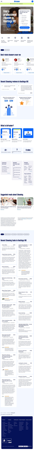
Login (14, 424)
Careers (9, 423)
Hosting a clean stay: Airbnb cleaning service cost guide (8, 207)
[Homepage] (17, 1)
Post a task (15, 422)
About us (9, 422)
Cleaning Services (21, 423)
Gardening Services (21, 426)
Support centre (15, 425)
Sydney (27, 422)
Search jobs (3, 426)
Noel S (19, 59)
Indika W (7, 59)
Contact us (9, 430)
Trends (3, 431)
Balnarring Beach (23, 218)
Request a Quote (6, 72)
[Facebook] (28, 446)
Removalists (20, 425)
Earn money (3, 424)
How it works (3, 422)
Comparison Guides (4, 430)
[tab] (2, 50)
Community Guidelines (10, 425)
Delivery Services (21, 424)
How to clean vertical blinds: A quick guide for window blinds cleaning (24, 207)
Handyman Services (21, 422)
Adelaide (27, 426)
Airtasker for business (4, 423)
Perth (26, 425)
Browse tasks (15, 423)
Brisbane (27, 424)
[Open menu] (1, 1)
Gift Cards (3, 432)
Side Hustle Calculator (4, 425)
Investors (9, 432)
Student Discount (4, 433)
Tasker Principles (10, 426)
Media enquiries (10, 424)
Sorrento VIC (30, 218)
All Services (20, 430)
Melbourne (27, 423)
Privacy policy (9, 431)
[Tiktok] (31, 446)
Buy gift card (21, 3)
